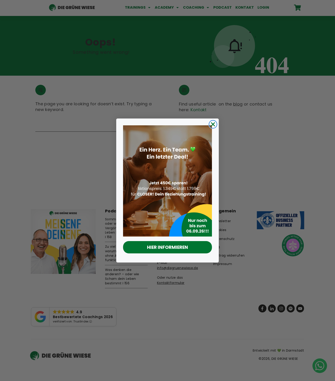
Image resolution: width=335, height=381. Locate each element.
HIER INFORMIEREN (167, 247)
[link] (167, 181)
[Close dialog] (213, 124)
